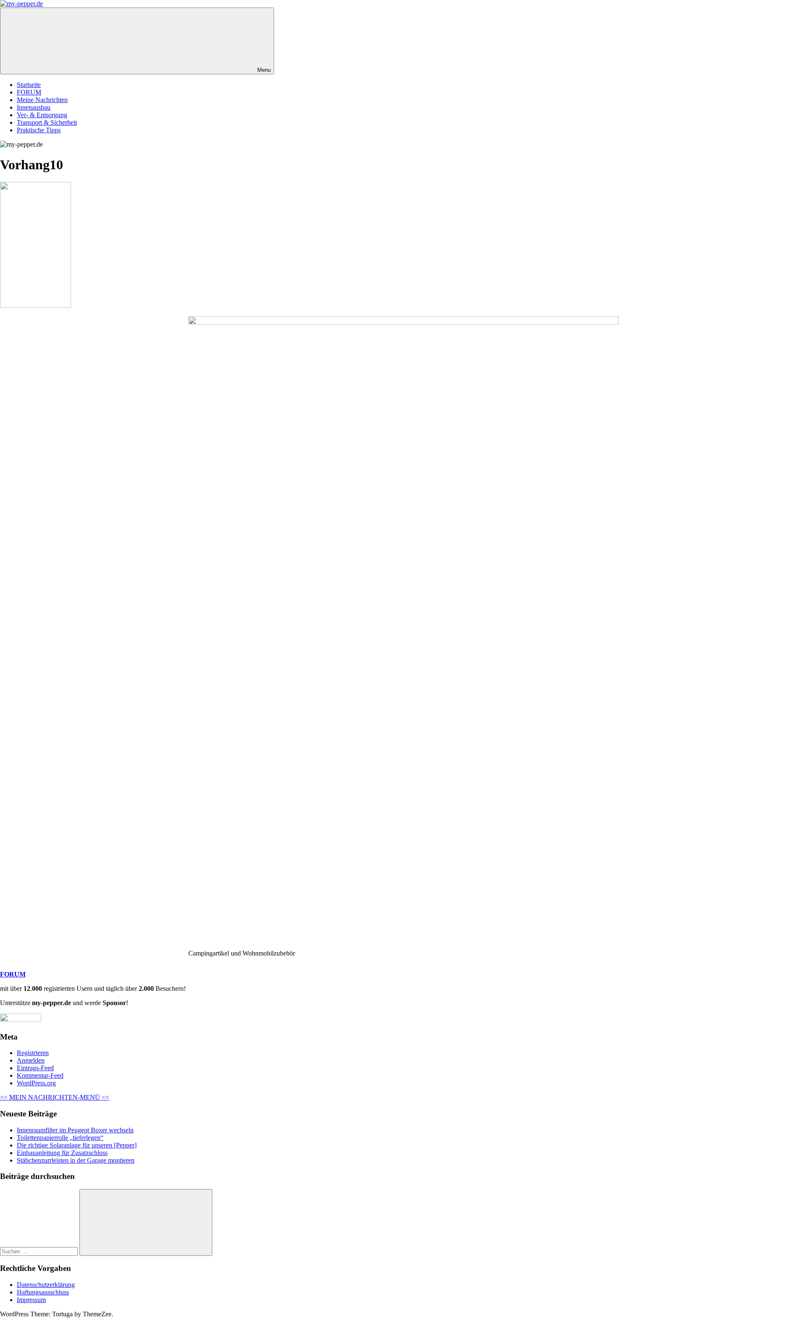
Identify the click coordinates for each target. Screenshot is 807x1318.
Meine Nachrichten (42, 99)
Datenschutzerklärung (46, 1284)
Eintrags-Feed (35, 1067)
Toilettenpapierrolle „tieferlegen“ (60, 1137)
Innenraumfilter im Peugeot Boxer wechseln (75, 1130)
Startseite (29, 84)
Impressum (31, 1299)
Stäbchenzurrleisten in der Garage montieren (75, 1160)
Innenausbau (33, 107)
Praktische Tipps (39, 130)
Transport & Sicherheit (47, 122)
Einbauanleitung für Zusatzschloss (62, 1152)
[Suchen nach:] (39, 1251)
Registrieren (33, 1052)
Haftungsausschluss (43, 1292)
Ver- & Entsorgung (42, 114)
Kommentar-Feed (40, 1075)
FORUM (29, 92)
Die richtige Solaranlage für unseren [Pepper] (77, 1145)
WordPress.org (36, 1083)
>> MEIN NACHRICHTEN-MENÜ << (54, 1097)
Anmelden (31, 1060)
